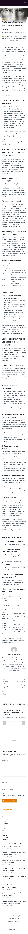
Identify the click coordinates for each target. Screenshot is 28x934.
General (4, 19)
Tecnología (5, 839)
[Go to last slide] (4, 723)
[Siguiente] (23, 723)
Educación (5, 823)
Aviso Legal (16, 916)
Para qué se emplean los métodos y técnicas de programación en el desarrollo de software (6, 687)
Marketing (5, 828)
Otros (3, 833)
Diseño (4, 821)
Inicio (9, 916)
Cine (3, 816)
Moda (3, 830)
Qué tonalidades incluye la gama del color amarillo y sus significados (20, 684)
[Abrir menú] (25, 3)
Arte (3, 814)
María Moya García (8, 32)
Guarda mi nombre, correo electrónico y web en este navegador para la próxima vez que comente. (14, 795)
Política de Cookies (14, 918)
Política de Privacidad (14, 921)
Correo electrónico (7, 789)
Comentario (6, 760)
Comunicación (6, 819)
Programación (6, 835)
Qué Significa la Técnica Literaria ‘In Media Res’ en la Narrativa (13, 712)
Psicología (5, 837)
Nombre (4, 782)
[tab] (12, 740)
